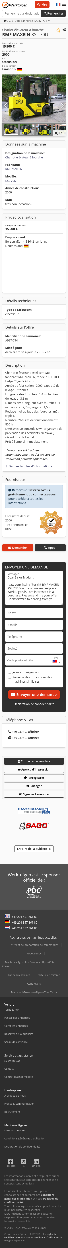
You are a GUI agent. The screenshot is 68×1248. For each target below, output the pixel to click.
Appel (52, 548)
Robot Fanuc (34, 953)
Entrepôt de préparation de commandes (33, 945)
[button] (64, 4)
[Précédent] (6, 105)
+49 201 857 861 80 (24, 917)
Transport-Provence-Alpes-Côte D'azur (34, 992)
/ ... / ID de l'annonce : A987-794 (27, 20)
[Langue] (58, 4)
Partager (35, 786)
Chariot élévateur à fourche (24, 157)
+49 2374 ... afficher (25, 732)
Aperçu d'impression (35, 769)
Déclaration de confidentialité (34, 704)
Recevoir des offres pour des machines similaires (32, 679)
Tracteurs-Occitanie (48, 975)
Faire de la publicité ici (35, 849)
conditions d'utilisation (46, 1237)
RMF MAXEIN (13, 169)
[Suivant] (62, 105)
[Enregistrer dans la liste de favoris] (58, 30)
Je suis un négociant (26, 672)
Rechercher (55, 13)
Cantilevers (34, 983)
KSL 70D (10, 181)
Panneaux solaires (19, 975)
